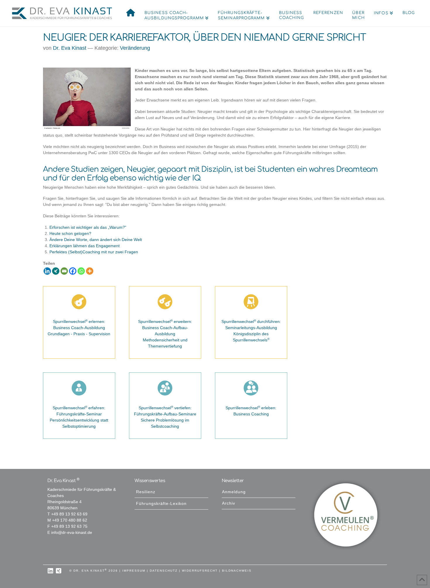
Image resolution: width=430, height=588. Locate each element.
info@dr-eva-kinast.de (71, 532)
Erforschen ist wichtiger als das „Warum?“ (87, 227)
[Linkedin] (47, 271)
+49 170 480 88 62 (69, 520)
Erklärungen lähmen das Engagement (84, 246)
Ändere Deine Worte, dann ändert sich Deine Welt (95, 240)
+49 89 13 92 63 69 (69, 514)
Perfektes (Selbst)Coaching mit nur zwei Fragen (93, 252)
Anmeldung (234, 492)
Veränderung (135, 48)
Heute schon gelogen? (70, 233)
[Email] (64, 271)
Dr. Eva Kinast (69, 48)
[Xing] (55, 271)
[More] (89, 271)
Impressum (133, 570)
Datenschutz (164, 570)
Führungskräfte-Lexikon (161, 503)
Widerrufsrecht (200, 570)
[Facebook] (72, 271)
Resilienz (145, 492)
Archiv (228, 503)
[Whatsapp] (81, 271)
